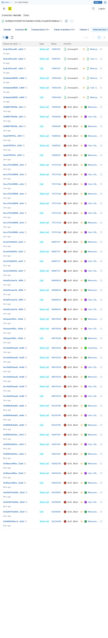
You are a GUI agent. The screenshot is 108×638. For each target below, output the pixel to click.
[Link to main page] (10, 9)
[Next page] (104, 37)
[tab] (21, 29)
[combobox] (5, 37)
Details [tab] (7, 29)
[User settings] (105, 2)
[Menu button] (4, 8)
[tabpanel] (54, 280)
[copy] (62, 21)
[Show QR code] (66, 21)
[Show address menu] (72, 21)
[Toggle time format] (20, 44)
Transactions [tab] (40, 29)
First (86, 37)
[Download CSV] (12, 37)
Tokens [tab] (84, 29)
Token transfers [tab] (64, 29)
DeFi (96, 2)
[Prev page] (94, 37)
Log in (102, 8)
